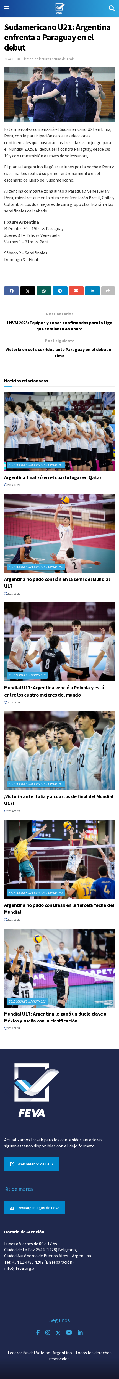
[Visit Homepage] (59, 8)
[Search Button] (112, 8)
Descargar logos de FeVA (39, 1207)
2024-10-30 (12, 59)
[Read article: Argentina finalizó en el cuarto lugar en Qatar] (59, 431)
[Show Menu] (6, 8)
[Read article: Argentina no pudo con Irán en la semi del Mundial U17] (59, 533)
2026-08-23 (13, 1028)
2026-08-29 (13, 485)
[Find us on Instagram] (47, 1333)
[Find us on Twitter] (58, 1333)
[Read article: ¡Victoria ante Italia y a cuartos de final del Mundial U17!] (59, 750)
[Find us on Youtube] (69, 1333)
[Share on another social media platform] (108, 290)
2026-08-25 (13, 919)
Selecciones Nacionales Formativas (36, 465)
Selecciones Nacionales (27, 675)
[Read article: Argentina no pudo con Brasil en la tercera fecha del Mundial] (59, 859)
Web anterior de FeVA (36, 1164)
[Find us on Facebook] (38, 1333)
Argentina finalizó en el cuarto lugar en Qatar (52, 477)
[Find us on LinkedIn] (80, 1333)
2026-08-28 (13, 702)
